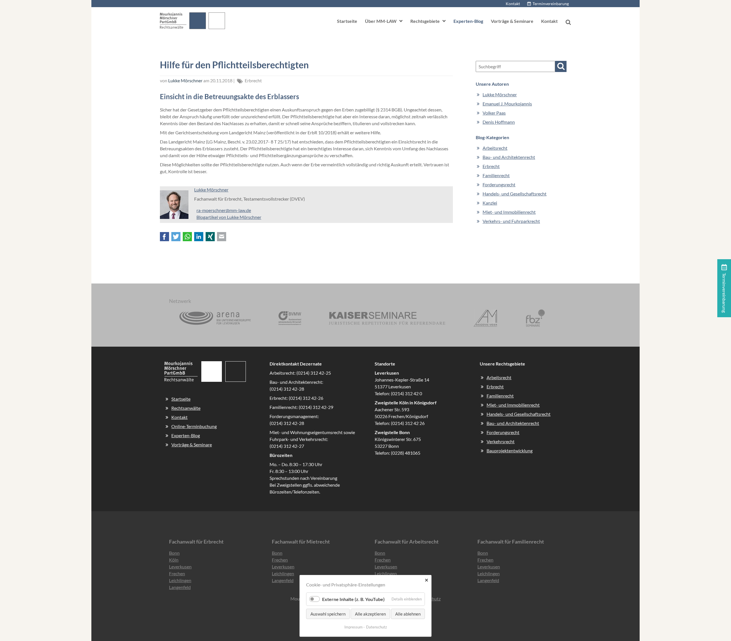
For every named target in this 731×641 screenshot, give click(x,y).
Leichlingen (180, 580)
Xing (210, 236)
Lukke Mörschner (185, 80)
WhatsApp (187, 236)
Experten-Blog (468, 21)
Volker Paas (494, 112)
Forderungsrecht (503, 432)
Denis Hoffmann (499, 122)
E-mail (221, 236)
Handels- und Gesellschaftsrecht (519, 414)
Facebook (164, 236)
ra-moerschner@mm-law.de (223, 210)
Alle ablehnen (408, 613)
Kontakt (513, 3)
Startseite (347, 21)
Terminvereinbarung (551, 3)
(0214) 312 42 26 (408, 423)
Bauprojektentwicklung (510, 450)
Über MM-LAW (381, 21)
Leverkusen (180, 566)
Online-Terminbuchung (194, 426)
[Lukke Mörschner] (174, 217)
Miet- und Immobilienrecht (513, 405)
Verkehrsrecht (501, 441)
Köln (173, 559)
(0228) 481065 (405, 453)
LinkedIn (198, 236)
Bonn (174, 553)
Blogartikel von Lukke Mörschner (228, 217)
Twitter (175, 236)
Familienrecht (500, 395)
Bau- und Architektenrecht (513, 423)
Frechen (177, 573)
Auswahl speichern (328, 613)
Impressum (353, 627)
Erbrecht (253, 80)
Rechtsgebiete (425, 21)
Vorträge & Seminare (512, 21)
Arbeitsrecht (499, 377)
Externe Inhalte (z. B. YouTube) (353, 599)
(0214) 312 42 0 (406, 393)
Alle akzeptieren (370, 613)
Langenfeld (180, 587)
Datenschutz (376, 627)
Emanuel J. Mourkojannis (507, 103)
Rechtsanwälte (185, 408)
